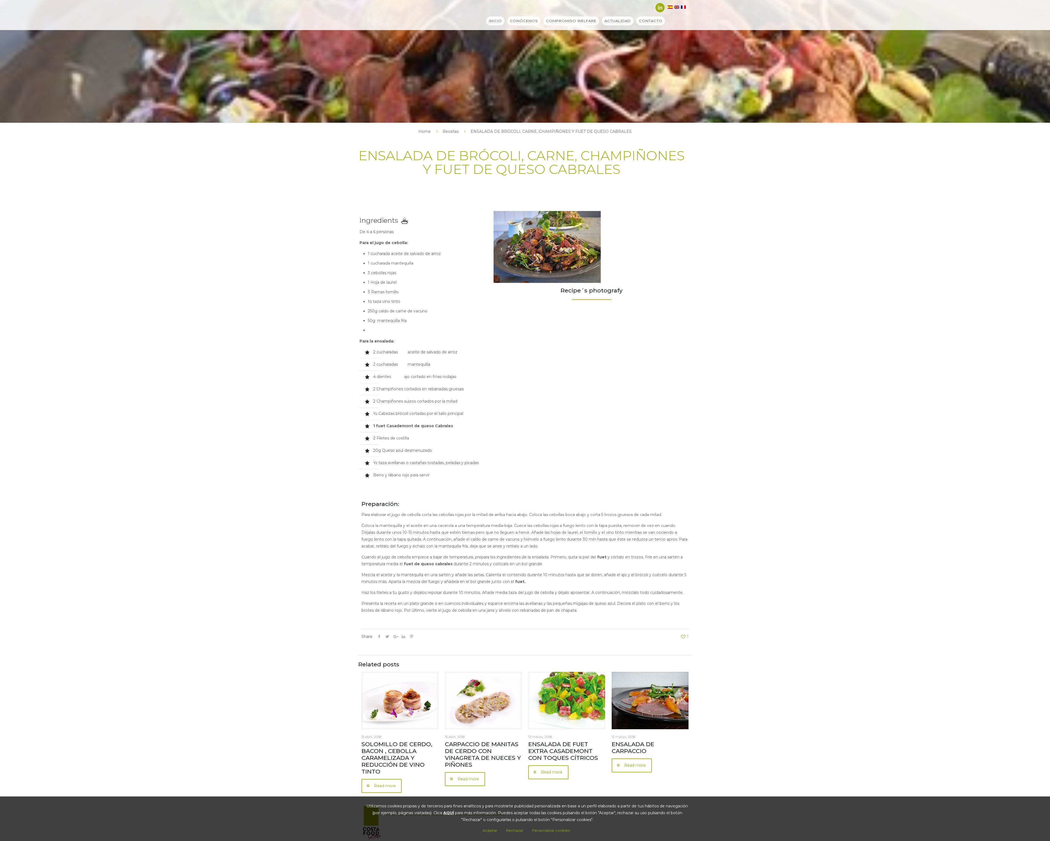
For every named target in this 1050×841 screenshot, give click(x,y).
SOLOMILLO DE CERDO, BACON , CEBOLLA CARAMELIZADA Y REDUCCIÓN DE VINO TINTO (396, 758)
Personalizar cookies (551, 830)
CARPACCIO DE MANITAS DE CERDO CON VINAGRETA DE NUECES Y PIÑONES (483, 754)
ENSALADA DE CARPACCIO (633, 747)
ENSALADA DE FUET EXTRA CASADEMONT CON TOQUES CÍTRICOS (563, 751)
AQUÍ (448, 812)
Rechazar (514, 830)
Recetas (451, 131)
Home (424, 131)
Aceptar (490, 830)
